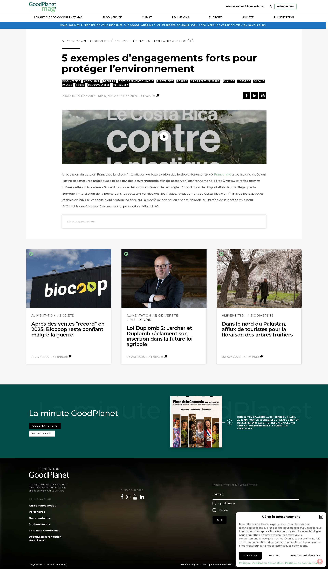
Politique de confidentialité (303, 563)
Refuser (275, 555)
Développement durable (136, 81)
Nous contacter (39, 518)
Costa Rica (91, 81)
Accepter (250, 555)
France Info (222, 174)
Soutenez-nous (39, 524)
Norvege (244, 81)
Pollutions (180, 17)
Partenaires (37, 511)
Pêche (80, 85)
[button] (321, 517)
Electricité (165, 81)
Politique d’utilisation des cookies (261, 563)
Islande (228, 81)
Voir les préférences (305, 555)
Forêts (182, 81)
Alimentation (284, 17)
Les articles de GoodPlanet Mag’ (58, 17)
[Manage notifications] (320, 561)
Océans (259, 81)
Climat (147, 17)
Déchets (109, 81)
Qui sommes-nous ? (42, 505)
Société (248, 17)
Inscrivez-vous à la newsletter (245, 6)
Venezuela (120, 85)
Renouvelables (99, 85)
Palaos (67, 85)
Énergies (215, 17)
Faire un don (285, 6)
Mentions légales (190, 564)
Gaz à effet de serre (205, 81)
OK (219, 520)
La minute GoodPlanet (44, 530)
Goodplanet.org (44, 425)
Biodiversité (112, 17)
